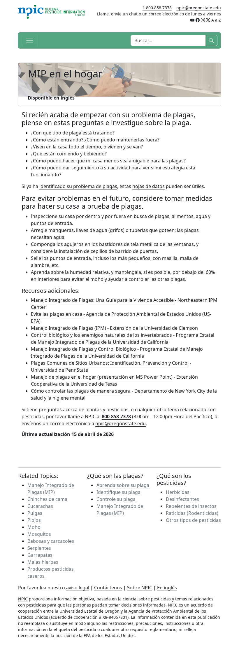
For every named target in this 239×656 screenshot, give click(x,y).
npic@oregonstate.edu (198, 7)
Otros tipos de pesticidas (193, 520)
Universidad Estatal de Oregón (90, 611)
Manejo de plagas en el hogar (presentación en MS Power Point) (102, 377)
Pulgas (34, 513)
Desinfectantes (182, 499)
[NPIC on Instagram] (203, 20)
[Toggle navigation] (30, 40)
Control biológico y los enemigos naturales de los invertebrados (101, 335)
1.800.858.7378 (157, 7)
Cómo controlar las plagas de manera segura (81, 391)
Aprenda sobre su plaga (122, 485)
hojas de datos (148, 186)
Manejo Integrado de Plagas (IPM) (68, 328)
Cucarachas (40, 506)
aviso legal (77, 587)
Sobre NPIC (139, 587)
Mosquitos (39, 534)
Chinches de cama (47, 499)
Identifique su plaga (118, 492)
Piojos (34, 520)
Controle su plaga (116, 499)
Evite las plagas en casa (56, 314)
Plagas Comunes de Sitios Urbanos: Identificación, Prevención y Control (110, 363)
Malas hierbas (42, 562)
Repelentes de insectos (191, 506)
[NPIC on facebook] (198, 20)
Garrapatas (39, 555)
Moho (34, 527)
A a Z (216, 20)
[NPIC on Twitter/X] (208, 20)
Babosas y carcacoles (50, 541)
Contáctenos (108, 587)
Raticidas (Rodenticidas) (192, 513)
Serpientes (39, 548)
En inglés (167, 587)
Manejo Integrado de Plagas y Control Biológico (83, 349)
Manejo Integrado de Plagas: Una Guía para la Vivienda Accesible (102, 300)
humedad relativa (89, 272)
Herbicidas (177, 492)
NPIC (23, 599)
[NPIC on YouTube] (192, 20)
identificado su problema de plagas (78, 186)
